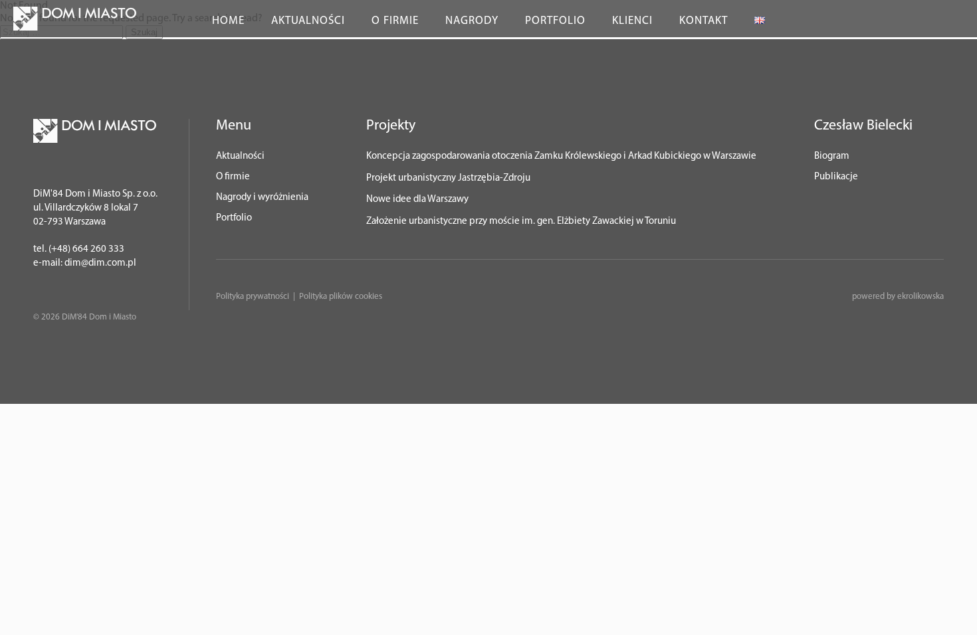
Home (228, 21)
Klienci (632, 21)
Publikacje (836, 177)
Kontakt (703, 21)
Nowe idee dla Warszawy (417, 200)
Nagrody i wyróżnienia (262, 198)
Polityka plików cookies (340, 296)
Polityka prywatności (252, 296)
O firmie (395, 21)
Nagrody (471, 21)
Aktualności (308, 21)
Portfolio (555, 21)
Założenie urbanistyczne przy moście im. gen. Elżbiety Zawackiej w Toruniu (521, 222)
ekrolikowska (920, 296)
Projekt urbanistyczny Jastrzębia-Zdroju (448, 178)
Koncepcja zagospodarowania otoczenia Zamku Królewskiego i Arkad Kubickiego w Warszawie (561, 156)
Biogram (831, 156)
